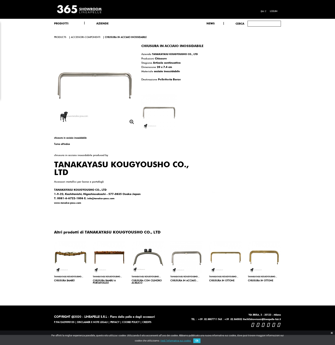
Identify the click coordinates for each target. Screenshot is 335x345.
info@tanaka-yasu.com (100, 198)
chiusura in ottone (221, 281)
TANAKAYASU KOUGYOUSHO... (68, 277)
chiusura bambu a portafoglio (104, 282)
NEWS (210, 23)
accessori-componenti (85, 37)
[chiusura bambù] (70, 257)
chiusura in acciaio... (184, 281)
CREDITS (146, 322)
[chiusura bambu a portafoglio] (109, 257)
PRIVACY (114, 322)
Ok (196, 340)
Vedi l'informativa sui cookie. (175, 340)
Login (273, 11)
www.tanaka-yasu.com (67, 203)
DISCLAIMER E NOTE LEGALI (92, 322)
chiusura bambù (64, 281)
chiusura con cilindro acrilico (147, 282)
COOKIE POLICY (131, 322)
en (262, 11)
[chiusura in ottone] (225, 257)
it (265, 11)
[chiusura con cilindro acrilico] (148, 257)
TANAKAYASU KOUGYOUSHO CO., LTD (175, 54)
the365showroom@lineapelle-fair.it (262, 319)
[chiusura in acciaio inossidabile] (186, 257)
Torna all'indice (62, 144)
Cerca (240, 23)
